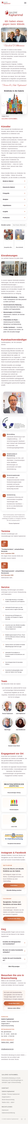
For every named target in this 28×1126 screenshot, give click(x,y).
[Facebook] (25, 1119)
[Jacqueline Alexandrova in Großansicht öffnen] (8, 234)
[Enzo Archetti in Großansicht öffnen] (19, 234)
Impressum (5, 1110)
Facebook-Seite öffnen (14, 918)
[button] (25, 2)
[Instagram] (22, 1119)
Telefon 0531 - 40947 (7, 1042)
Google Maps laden (14, 1003)
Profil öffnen (14, 885)
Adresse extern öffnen (14, 1008)
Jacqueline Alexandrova (8, 247)
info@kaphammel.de (7, 1049)
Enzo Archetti (19, 247)
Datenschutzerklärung (8, 1113)
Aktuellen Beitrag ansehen (14, 890)
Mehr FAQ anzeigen (14, 966)
